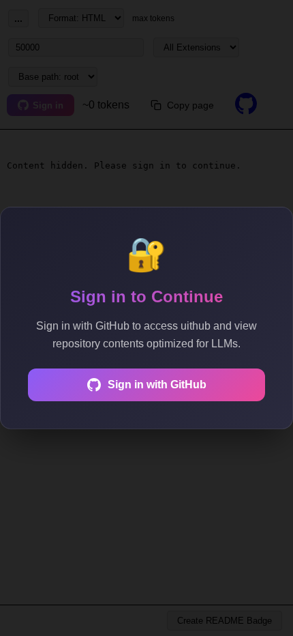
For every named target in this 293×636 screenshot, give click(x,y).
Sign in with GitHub (157, 384)
